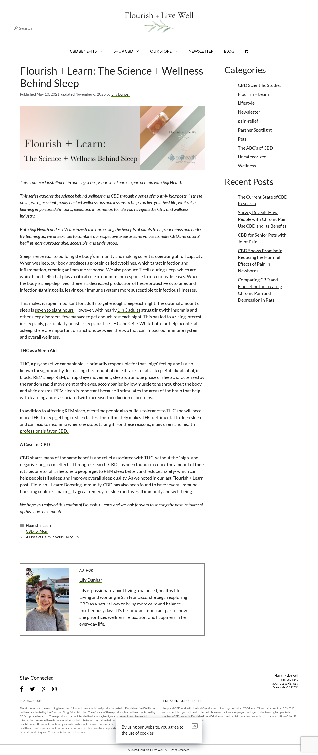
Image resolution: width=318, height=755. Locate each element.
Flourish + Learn (39, 525)
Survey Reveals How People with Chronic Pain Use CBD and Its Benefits (262, 219)
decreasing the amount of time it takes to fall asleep (113, 370)
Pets (242, 139)
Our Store (161, 51)
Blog (229, 51)
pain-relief (248, 121)
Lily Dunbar (91, 580)
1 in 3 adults (128, 310)
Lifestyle (246, 103)
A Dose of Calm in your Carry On (52, 537)
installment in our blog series (71, 182)
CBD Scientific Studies (259, 85)
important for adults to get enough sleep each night (106, 303)
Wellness (247, 165)
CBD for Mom (37, 531)
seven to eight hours (54, 310)
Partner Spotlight (255, 130)
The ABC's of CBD (255, 148)
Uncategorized (252, 156)
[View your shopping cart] (246, 51)
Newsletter (201, 51)
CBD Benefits (83, 51)
